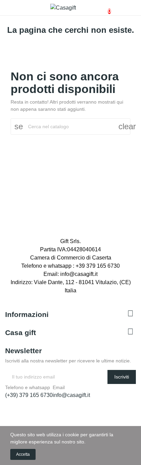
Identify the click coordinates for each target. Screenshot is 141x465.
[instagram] (22, 297)
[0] (104, 8)
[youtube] (30, 297)
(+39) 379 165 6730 (29, 395)
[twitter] (15, 297)
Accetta (23, 454)
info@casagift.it (71, 395)
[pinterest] (45, 297)
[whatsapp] (37, 297)
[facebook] (7, 297)
